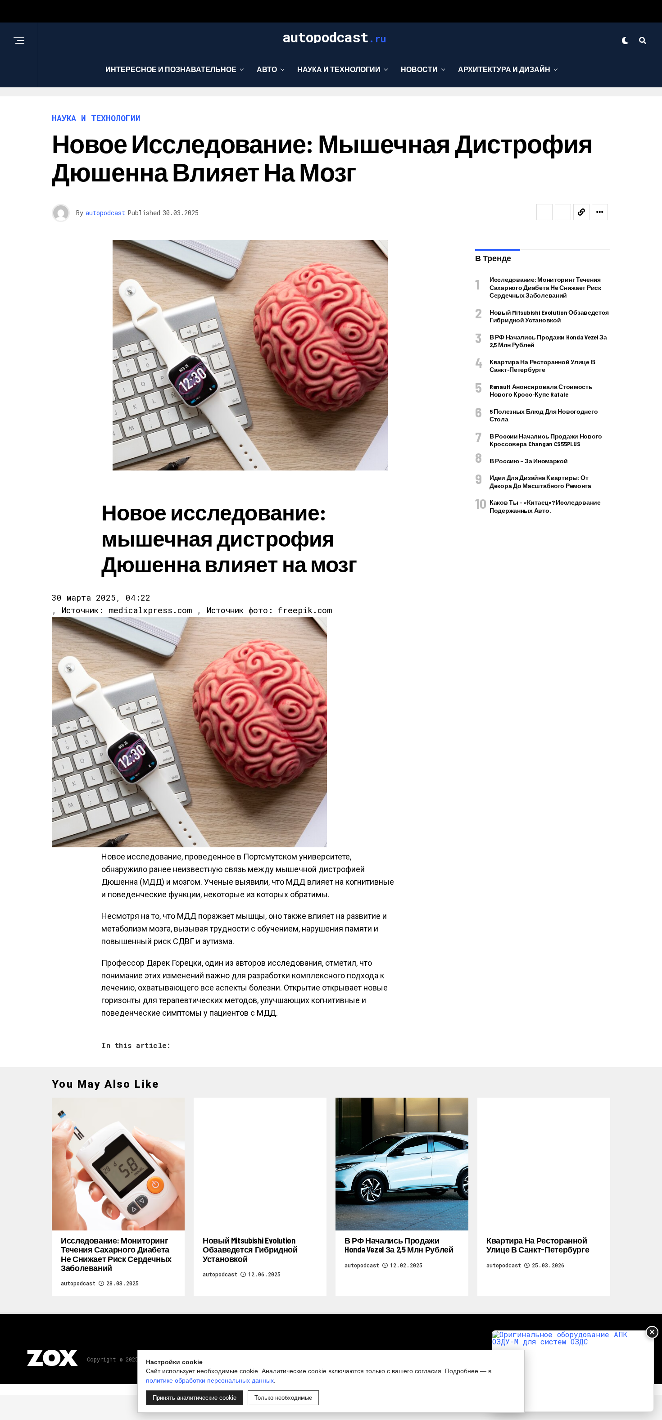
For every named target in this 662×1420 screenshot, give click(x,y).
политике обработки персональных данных (210, 1380)
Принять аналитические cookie (194, 1397)
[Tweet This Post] (563, 212)
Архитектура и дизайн (504, 69)
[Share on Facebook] (544, 212)
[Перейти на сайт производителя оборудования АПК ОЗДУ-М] (572, 1371)
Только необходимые (283, 1397)
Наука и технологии (339, 69)
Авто (267, 69)
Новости (419, 69)
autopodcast (105, 212)
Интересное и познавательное (170, 69)
